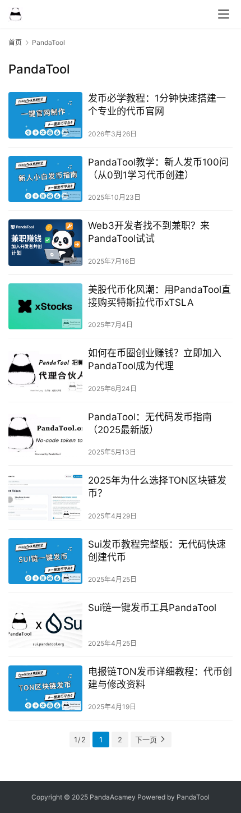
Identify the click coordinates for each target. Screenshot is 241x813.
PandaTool (193, 797)
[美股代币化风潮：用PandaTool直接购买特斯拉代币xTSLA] (45, 306)
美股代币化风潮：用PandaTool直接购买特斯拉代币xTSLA (159, 296)
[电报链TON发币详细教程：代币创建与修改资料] (45, 688)
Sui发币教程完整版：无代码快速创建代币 (157, 551)
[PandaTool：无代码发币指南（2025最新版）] (45, 434)
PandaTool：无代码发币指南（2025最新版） (150, 423)
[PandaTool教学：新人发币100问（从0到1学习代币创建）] (45, 179)
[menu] (223, 14)
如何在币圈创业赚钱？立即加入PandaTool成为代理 (154, 359)
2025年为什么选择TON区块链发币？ (157, 487)
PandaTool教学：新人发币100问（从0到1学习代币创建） (158, 169)
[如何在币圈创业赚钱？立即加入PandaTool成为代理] (45, 370)
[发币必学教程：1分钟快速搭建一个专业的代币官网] (45, 115)
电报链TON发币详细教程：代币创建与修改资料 (160, 678)
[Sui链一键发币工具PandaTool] (45, 624)
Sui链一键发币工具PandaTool (152, 607)
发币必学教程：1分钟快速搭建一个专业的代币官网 (157, 105)
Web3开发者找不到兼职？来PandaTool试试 (149, 232)
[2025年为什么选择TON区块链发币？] (45, 497)
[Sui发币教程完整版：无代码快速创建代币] (45, 561)
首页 (15, 42)
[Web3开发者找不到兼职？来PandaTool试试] (45, 242)
